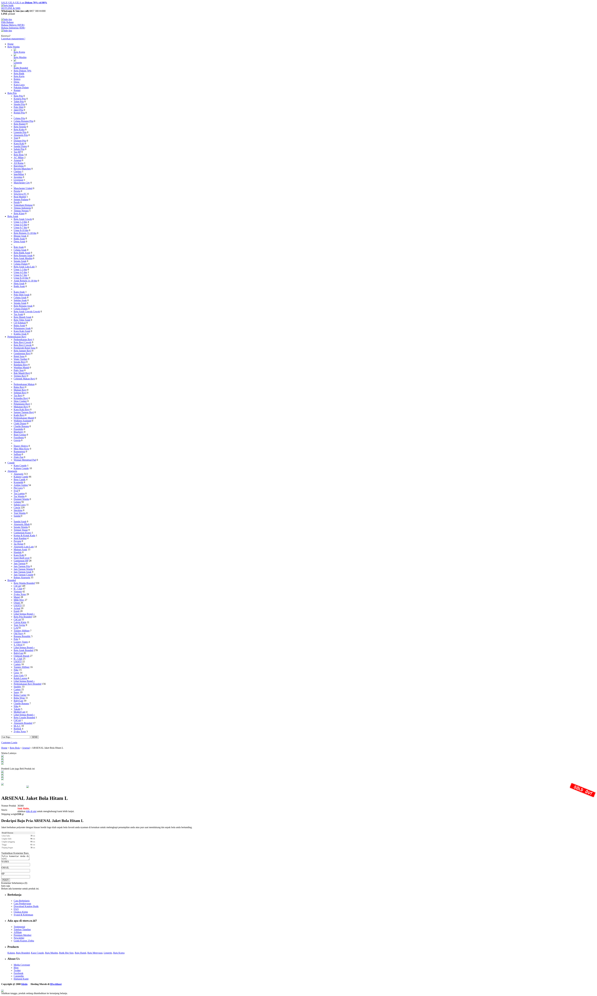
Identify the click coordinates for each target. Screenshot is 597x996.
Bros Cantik (19, 479)
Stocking (18, 510)
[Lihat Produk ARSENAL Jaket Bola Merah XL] (2, 761)
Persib (17, 202)
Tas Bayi (18, 395)
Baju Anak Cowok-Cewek (27, 311)
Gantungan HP (21, 560)
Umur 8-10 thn (21, 230)
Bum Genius (20, 434)
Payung (17, 541)
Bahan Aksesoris (22, 577)
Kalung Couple (21, 468)
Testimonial (19, 926)
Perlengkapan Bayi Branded (27, 684)
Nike (16, 670)
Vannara (18, 591)
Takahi (17, 709)
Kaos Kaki (19, 143)
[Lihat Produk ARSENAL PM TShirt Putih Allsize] (2, 779)
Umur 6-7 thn (20, 227)
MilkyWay (19, 600)
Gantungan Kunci (22, 532)
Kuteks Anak (20, 334)
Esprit (16, 611)
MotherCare (19, 712)
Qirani (17, 602)
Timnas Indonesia (22, 208)
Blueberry (18, 432)
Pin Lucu (18, 488)
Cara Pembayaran (22, 903)
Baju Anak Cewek (23, 219)
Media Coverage (22, 964)
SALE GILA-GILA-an (24, 2)
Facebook (18, 973)
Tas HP (17, 152)
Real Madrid (20, 196)
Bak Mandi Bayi (22, 373)
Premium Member (22, 935)
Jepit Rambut (20, 538)
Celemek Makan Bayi (24, 378)
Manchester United (23, 188)
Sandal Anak (20, 521)
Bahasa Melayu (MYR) (12, 25)
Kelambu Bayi (21, 398)
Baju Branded (23, 953)
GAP (16, 628)
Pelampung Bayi (22, 404)
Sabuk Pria (19, 149)
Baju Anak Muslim (23, 258)
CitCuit (17, 586)
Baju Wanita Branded (24, 583)
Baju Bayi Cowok (23, 345)
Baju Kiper (19, 213)
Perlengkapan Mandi (24, 418)
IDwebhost (56, 984)
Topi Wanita (20, 513)
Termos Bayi (20, 376)
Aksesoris (12, 471)
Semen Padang (21, 199)
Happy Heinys (21, 446)
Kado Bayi (19, 415)
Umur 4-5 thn (20, 224)
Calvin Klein (20, 622)
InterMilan (19, 174)
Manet (17, 597)
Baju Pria (12, 93)
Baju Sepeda (20, 126)
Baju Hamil (80, 953)
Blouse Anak (20, 236)
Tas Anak (18, 314)
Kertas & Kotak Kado (24, 535)
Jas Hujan (18, 544)
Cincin (17, 507)
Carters (17, 664)
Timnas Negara (21, 210)
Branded (11, 580)
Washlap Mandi (21, 367)
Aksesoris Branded (23, 723)
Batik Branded (21, 68)
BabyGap (18, 653)
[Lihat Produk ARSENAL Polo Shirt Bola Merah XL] (2, 771)
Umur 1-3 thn (20, 222)
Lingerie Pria (20, 132)
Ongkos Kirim (21, 912)
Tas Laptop (19, 493)
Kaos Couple (20, 465)
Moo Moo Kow (21, 448)
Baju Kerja (19, 76)
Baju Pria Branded (23, 616)
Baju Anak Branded (23, 650)
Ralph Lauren (20, 678)
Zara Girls (19, 675)
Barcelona (19, 166)
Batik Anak (19, 238)
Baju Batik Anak (22, 252)
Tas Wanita (19, 496)
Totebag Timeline (22, 929)
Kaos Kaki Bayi (22, 409)
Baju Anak (12, 216)
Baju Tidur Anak (22, 320)
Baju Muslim (20, 57)
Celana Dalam (21, 264)
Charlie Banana (21, 426)
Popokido (18, 429)
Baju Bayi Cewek (22, 342)
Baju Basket (20, 124)
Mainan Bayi (20, 390)
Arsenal (17, 160)
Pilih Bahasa (7, 22)
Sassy (16, 692)
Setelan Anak (20, 300)
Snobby (17, 686)
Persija (17, 191)
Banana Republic (22, 636)
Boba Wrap (19, 698)
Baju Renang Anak (23, 255)
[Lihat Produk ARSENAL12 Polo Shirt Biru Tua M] (2, 776)
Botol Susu (19, 356)
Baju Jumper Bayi (22, 350)
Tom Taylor (19, 625)
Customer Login (9, 742)
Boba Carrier (20, 695)
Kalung (11, 953)
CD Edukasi (20, 322)
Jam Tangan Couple (23, 574)
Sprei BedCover (22, 558)
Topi (16, 138)
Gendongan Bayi (22, 353)
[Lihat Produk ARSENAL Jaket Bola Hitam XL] (2, 758)
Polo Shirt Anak (21, 294)
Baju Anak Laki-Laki (24, 266)
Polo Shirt (18, 107)
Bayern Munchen (22, 168)
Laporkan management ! (13, 38)
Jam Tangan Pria (22, 566)
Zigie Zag (18, 457)
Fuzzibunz (19, 437)
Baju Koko (19, 129)
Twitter (17, 970)
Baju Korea (19, 52)
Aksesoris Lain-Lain (24, 546)
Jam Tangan (19, 563)
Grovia (17, 440)
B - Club (18, 588)
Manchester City (22, 182)
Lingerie (18, 62)
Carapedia (19, 976)
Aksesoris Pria (21, 135)
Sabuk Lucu (20, 504)
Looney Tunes (21, 642)
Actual (17, 608)
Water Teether (20, 359)
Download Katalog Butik (26, 906)
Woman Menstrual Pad (25, 460)
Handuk (18, 552)
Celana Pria (19, 118)
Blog (16, 967)
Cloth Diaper (20, 423)
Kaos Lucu (19, 84)
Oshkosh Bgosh (21, 656)
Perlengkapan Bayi (16, 336)
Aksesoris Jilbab (22, 524)
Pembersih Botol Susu (24, 348)
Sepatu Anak (20, 261)
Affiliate (18, 932)
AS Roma (18, 163)
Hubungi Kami (21, 978)
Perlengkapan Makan (24, 384)
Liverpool (18, 180)
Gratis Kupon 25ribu (24, 940)
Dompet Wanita (21, 499)
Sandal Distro (20, 146)
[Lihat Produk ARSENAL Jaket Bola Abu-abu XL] (2, 763)
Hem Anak (19, 283)
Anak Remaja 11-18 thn (25, 280)
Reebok (17, 728)
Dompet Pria (20, 140)
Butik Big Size (66, 953)
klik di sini (31, 811)
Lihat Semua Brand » (24, 614)
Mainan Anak (20, 549)
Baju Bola (19, 154)
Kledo (24, 984)
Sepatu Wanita (21, 527)
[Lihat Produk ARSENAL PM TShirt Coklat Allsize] (2, 774)
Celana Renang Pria (23, 121)
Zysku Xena (20, 594)
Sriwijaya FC (20, 194)
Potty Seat (19, 370)
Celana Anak (20, 250)
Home (10, 44)
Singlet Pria (19, 104)
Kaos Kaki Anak (22, 331)
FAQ (16, 909)
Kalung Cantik (21, 476)
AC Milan (19, 157)
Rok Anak (19, 247)
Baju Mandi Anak (22, 317)
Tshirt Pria (19, 101)
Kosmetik (18, 482)
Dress (16, 82)
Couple (11, 462)
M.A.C (17, 726)
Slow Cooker (20, 401)
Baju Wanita (13, 46)
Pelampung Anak (22, 328)
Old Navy (18, 633)
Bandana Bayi (21, 364)
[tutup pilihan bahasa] (6, 30)
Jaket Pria (18, 110)
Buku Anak (19, 325)
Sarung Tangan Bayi (24, 412)
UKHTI (18, 605)
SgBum (17, 454)
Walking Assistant (22, 420)
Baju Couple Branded (24, 717)
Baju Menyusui (94, 953)
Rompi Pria (19, 112)
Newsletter (19, 938)
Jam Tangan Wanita (23, 569)
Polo (16, 639)
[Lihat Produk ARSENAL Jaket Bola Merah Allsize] (2, 756)
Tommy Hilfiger (22, 630)
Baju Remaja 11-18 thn (25, 233)
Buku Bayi (19, 387)
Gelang (17, 502)
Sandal (17, 516)
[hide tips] (6, 19)
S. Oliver (18, 644)
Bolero (17, 79)
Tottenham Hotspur (23, 205)
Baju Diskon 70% (22, 70)
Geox (16, 672)
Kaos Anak (19, 292)
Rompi (17, 90)
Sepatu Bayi (20, 362)
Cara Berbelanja (22, 900)
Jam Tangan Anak (22, 572)
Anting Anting (21, 485)
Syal (16, 490)
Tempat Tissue (21, 530)
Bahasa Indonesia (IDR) (13, 27)
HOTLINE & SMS (10, 8)
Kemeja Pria (20, 98)
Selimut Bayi (20, 392)
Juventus (18, 177)
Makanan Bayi (21, 406)
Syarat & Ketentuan (23, 914)
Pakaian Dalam (21, 87)
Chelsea (17, 171)
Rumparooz (19, 451)
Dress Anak (19, 241)
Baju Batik (19, 73)
